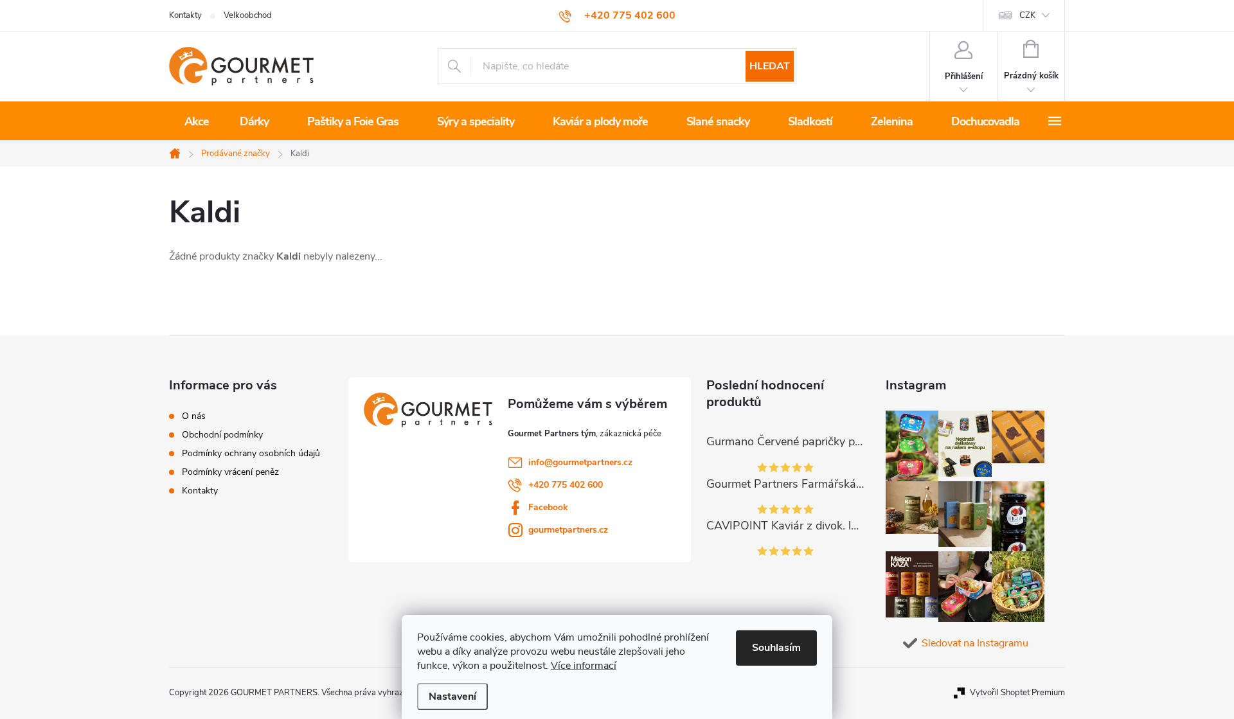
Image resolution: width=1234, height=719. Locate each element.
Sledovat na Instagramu (975, 643)
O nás (194, 416)
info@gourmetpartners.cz (580, 462)
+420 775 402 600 (565, 485)
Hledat (769, 66)
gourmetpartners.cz (568, 530)
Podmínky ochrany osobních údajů (251, 453)
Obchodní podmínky (222, 435)
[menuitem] (196, 121)
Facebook (548, 507)
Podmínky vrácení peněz (230, 472)
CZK (1027, 15)
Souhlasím (776, 648)
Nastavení (452, 696)
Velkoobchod (248, 15)
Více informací (583, 666)
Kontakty (185, 15)
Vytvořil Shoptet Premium (1017, 692)
